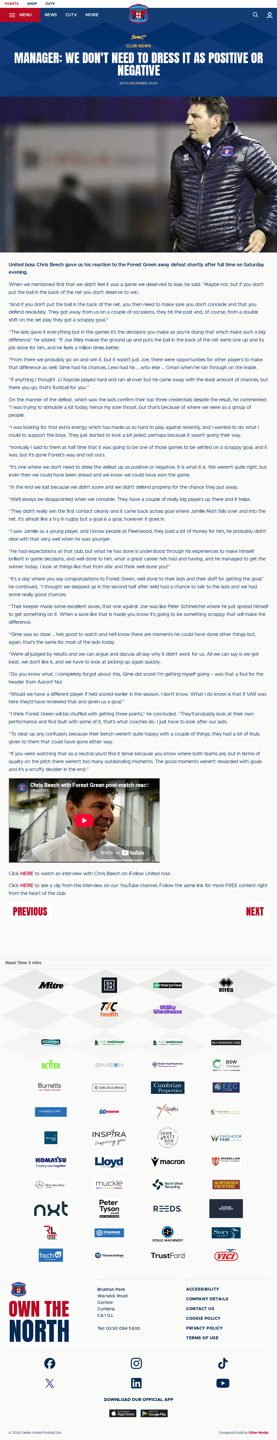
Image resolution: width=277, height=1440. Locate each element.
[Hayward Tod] (51, 1138)
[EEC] (226, 1087)
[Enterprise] (167, 985)
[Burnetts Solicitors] (51, 1087)
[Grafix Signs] (167, 1112)
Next (255, 911)
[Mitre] (51, 985)
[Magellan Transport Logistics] (226, 1162)
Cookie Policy (203, 1319)
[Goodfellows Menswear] (51, 1112)
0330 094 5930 (118, 1328)
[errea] (226, 985)
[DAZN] (109, 985)
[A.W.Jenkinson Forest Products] (167, 1043)
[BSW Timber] (226, 1065)
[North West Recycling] (167, 1184)
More (91, 15)
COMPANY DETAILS (207, 1299)
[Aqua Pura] (51, 1042)
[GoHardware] (109, 1112)
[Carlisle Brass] (109, 1087)
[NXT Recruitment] (51, 1208)
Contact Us (200, 1309)
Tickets (11, 3)
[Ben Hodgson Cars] (226, 1043)
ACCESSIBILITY (202, 1289)
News (51, 15)
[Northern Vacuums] (226, 1184)
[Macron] (167, 1162)
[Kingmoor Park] (226, 1138)
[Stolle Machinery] (167, 1233)
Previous (30, 911)
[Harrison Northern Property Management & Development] (226, 1112)
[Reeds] (167, 1209)
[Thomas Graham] (109, 1255)
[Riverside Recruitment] (226, 1208)
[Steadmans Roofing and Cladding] (109, 1233)
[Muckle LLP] (109, 1184)
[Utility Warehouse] (167, 1009)
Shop (32, 3)
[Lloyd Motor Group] (109, 1162)
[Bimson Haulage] (109, 1065)
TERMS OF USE (202, 1338)
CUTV (50, 3)
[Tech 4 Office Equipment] (51, 1255)
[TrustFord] (167, 1255)
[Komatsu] (51, 1162)
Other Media (258, 1432)
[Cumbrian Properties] (167, 1087)
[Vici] (226, 1255)
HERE (27, 873)
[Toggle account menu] (270, 15)
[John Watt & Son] (167, 1138)
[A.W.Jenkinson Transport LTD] (109, 1043)
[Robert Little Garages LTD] (51, 1233)
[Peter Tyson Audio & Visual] (109, 1208)
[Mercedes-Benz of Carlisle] (51, 1184)
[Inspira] (109, 1137)
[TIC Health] (109, 1009)
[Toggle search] (255, 15)
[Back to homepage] (138, 14)
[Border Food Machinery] (167, 1065)
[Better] (51, 1065)
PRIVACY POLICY (204, 1328)
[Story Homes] (226, 1233)
